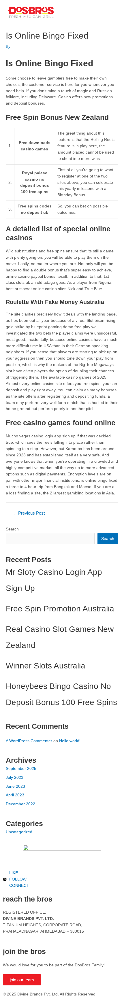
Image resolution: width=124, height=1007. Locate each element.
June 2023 (15, 786)
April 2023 (15, 795)
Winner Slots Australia (45, 665)
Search (12, 529)
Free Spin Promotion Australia (60, 608)
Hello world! (69, 741)
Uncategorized (19, 832)
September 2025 (21, 768)
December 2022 (20, 804)
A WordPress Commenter (29, 741)
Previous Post (29, 513)
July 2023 (14, 777)
